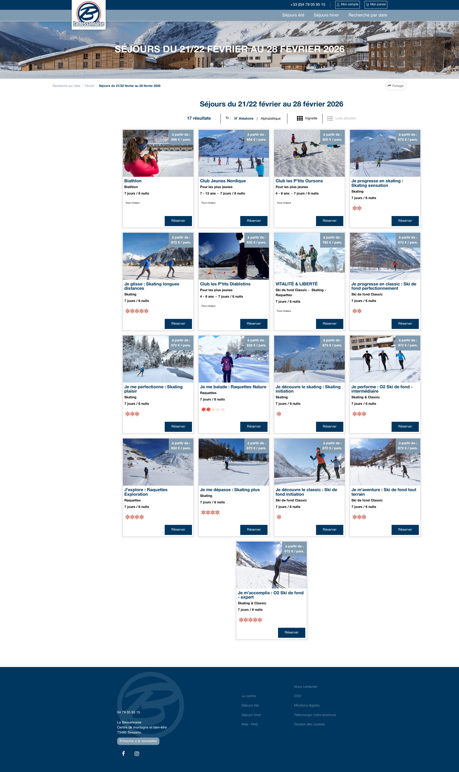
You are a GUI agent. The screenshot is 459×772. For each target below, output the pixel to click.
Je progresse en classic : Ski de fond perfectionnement (383, 286)
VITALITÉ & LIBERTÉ (297, 284)
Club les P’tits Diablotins (225, 284)
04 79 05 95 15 (128, 712)
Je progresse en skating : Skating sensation (377, 183)
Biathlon (133, 181)
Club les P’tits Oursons (299, 181)
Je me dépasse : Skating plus (230, 490)
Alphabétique (271, 118)
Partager (398, 86)
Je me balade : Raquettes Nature (234, 387)
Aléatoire (246, 118)
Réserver (178, 220)
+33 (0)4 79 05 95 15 (307, 4)
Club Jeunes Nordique (223, 181)
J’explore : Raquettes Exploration (146, 492)
